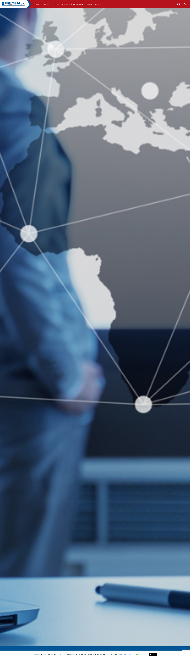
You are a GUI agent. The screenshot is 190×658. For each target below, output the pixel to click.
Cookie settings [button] (140, 654)
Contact (98, 4)
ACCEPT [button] (152, 654)
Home (37, 4)
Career (89, 4)
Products (65, 4)
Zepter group (78, 4)
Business (56, 4)
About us (46, 4)
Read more (128, 654)
